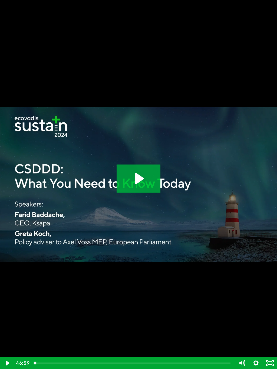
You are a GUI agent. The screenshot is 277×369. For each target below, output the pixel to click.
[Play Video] (7, 363)
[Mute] (242, 363)
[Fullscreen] (270, 363)
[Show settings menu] (256, 363)
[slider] (133, 363)
